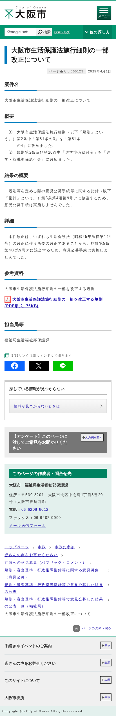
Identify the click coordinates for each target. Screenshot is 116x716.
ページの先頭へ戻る (96, 628)
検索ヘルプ (62, 32)
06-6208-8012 (35, 509)
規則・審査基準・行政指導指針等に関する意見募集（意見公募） (52, 573)
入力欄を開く (93, 437)
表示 (107, 645)
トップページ (17, 547)
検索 (47, 32)
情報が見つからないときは (37, 406)
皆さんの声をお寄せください (31, 555)
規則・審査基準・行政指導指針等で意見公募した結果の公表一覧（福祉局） (54, 602)
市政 (42, 547)
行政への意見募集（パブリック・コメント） (46, 562)
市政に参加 (65, 547)
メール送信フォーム (27, 525)
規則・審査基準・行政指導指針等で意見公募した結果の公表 (54, 588)
